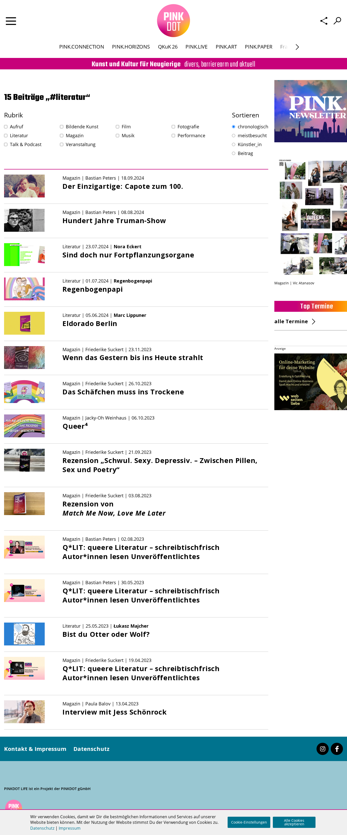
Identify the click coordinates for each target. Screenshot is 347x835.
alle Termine (291, 321)
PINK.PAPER (258, 46)
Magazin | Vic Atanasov (294, 283)
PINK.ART (226, 46)
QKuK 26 (168, 46)
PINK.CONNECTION (81, 46)
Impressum (70, 828)
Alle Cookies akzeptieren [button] (294, 822)
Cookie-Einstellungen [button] (249, 822)
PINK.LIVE (196, 46)
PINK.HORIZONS (131, 46)
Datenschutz (91, 748)
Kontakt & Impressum (35, 748)
